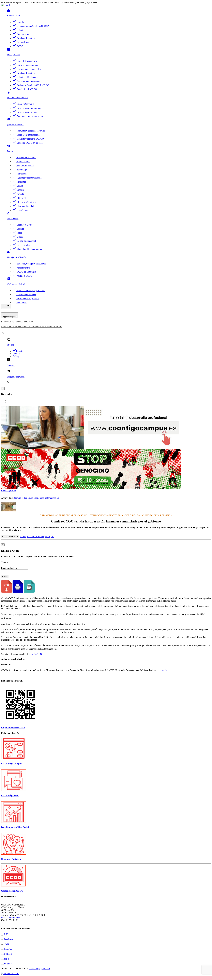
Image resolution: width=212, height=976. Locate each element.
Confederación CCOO (12, 891)
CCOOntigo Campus (11, 763)
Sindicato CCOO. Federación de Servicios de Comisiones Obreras (31, 326)
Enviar (5, 576)
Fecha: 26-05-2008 (10, 537)
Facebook (31, 536)
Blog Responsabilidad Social (15, 827)
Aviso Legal (34, 968)
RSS (5, 934)
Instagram (49, 536)
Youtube (7, 963)
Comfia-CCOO (36, 654)
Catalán (16, 353)
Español (18, 351)
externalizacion (52, 498)
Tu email (5, 562)
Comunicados (20, 498)
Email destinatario (9, 568)
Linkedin (40, 536)
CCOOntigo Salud (10, 795)
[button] (4, 490)
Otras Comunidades (10, 917)
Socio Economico (36, 498)
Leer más (163, 670)
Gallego (16, 356)
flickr (6, 959)
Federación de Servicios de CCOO (17, 321)
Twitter (23, 536)
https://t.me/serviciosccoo (13, 727)
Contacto (46, 968)
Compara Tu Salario (11, 859)
